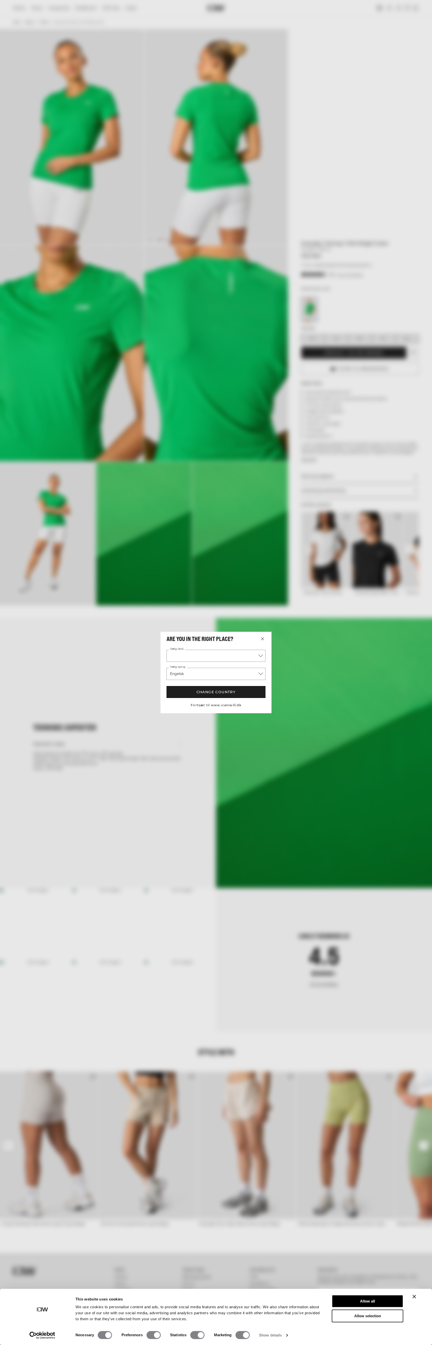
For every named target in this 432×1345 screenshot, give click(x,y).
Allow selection (367, 1316)
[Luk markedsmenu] (263, 639)
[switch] (153, 1335)
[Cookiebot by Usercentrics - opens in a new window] (42, 1335)
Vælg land (176, 649)
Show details (270, 1335)
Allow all (367, 1301)
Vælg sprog (177, 667)
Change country (216, 692)
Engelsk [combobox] (177, 674)
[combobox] (216, 656)
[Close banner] (414, 1296)
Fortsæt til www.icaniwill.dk (216, 705)
